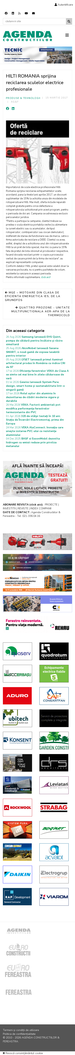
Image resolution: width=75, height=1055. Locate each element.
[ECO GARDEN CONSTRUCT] (54, 740)
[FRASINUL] (18, 785)
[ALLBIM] (37, 562)
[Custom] (19, 13)
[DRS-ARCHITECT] (54, 762)
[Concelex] (37, 603)
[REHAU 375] (37, 624)
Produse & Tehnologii (23, 98)
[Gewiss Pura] (18, 830)
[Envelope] (33, 13)
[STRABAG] (54, 807)
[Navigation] (68, 35)
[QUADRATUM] (54, 651)
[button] (64, 5)
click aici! (46, 277)
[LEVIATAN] (54, 785)
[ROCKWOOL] (18, 807)
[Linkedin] (13, 13)
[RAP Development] (18, 896)
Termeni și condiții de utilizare (21, 1030)
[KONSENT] (18, 740)
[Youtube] (26, 13)
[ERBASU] (18, 673)
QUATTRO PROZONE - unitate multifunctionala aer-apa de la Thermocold (40, 311)
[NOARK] (54, 673)
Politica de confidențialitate (19, 1034)
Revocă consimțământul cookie (24, 1053)
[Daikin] (18, 874)
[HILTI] (37, 541)
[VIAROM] (54, 897)
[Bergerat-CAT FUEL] (18, 852)
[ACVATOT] (54, 852)
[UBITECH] (18, 718)
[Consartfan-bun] (54, 696)
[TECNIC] (37, 55)
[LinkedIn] (13, 109)
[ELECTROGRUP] (54, 874)
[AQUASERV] (18, 651)
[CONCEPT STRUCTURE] (18, 763)
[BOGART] (54, 830)
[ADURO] (18, 695)
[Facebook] (6, 13)
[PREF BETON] (37, 583)
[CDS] (54, 718)
